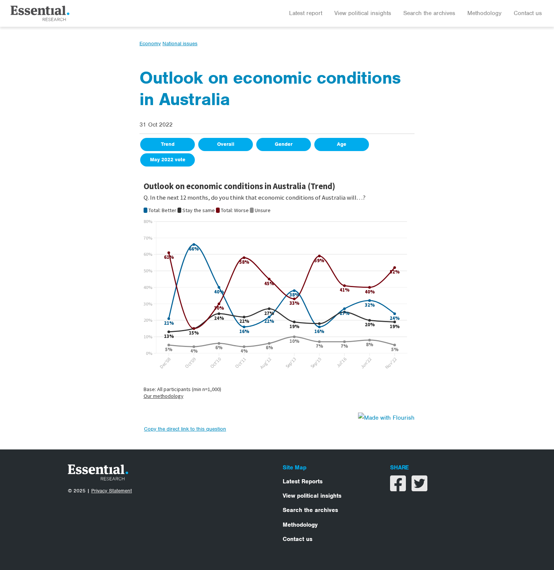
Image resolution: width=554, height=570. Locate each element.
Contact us (528, 13)
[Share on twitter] (419, 488)
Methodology (484, 13)
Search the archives (429, 13)
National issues (179, 43)
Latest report (305, 13)
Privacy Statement (111, 490)
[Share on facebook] (399, 488)
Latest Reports (303, 481)
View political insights (362, 13)
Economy (150, 43)
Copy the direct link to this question (185, 429)
